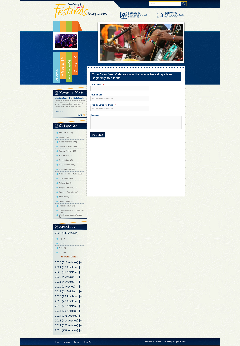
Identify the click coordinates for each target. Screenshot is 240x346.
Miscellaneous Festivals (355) (70, 174)
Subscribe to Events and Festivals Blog (137, 16)
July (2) (62, 239)
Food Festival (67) (66, 160)
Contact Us (87, 342)
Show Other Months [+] (70, 257)
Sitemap (76, 342)
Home (56, 52)
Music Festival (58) (66, 178)
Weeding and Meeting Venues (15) (70, 216)
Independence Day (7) (67, 165)
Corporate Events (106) (68, 142)
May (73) (62, 248)
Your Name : (97, 84)
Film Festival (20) (65, 156)
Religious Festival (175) (68, 188)
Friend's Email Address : (103, 105)
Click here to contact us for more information (174, 16)
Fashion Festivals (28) (67, 151)
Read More (59, 113)
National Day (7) (65, 183)
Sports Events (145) (66, 201)
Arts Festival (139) (66, 133)
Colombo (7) (64, 137)
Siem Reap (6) (64, 197)
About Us (67, 342)
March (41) (63, 252)
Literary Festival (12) (67, 169)
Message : (95, 115)
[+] (80, 262)
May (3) (62, 243)
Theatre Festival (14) (67, 206)
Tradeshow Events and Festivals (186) (71, 211)
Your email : (96, 95)
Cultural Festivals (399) (68, 146)
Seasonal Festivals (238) (68, 192)
